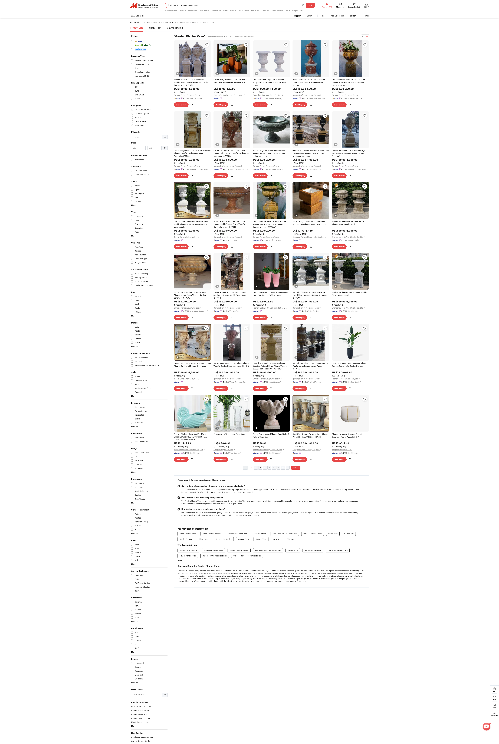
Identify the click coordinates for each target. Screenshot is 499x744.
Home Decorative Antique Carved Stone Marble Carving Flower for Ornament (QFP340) (229, 224)
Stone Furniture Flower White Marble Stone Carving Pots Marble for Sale (191, 224)
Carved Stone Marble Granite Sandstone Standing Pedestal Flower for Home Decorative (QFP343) (270, 366)
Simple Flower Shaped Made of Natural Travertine (271, 435)
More (180, 560)
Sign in (366, 7)
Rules (367, 16)
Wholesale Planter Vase (213, 550)
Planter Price (293, 550)
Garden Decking (186, 539)
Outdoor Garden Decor (312, 533)
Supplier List (154, 27)
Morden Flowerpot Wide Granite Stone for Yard (348, 222)
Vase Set (276, 539)
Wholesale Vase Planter (239, 550)
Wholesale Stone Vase (188, 550)
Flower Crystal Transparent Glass (229, 434)
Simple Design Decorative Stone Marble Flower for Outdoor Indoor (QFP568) (269, 153)
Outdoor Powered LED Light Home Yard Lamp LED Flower (270, 293)
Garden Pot (265, 11)
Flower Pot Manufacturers (188, 11)
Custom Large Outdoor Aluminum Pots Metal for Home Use (230, 81)
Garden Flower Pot (229, 11)
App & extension (337, 16)
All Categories (139, 16)
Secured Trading (174, 27)
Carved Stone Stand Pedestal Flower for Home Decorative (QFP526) (231, 364)
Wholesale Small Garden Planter (268, 550)
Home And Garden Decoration (285, 533)
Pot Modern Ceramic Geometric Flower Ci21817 (347, 435)
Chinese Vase (261, 539)
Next (295, 467)
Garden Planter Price (313, 550)
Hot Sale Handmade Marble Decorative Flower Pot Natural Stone (192, 364)
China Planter (204, 11)
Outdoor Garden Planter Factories (247, 556)
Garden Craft (243, 539)
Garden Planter (216, 11)
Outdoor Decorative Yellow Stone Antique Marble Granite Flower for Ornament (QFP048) (269, 224)
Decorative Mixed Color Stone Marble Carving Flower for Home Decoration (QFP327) (311, 153)
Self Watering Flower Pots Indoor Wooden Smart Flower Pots (309, 222)
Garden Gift (349, 533)
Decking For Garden (224, 539)
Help (322, 16)
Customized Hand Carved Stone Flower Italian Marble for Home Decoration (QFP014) (232, 153)
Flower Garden (260, 533)
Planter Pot (255, 11)
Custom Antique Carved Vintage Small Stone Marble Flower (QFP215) (230, 295)
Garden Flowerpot (291, 11)
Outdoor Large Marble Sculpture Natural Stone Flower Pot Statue (269, 82)
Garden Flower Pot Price (337, 550)
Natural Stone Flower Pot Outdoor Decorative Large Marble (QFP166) (311, 366)
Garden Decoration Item (237, 533)
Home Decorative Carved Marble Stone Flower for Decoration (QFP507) (309, 82)
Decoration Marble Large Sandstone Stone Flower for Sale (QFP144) (348, 153)
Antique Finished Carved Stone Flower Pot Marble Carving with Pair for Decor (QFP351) (191, 82)
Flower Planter (243, 11)
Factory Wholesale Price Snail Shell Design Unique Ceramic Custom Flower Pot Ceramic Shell (191, 437)
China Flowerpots (277, 11)
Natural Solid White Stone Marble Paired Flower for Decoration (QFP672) (310, 295)
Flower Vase (204, 539)
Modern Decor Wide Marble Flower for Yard (349, 293)
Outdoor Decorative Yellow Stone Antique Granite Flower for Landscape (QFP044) (348, 82)
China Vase (332, 533)
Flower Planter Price (188, 556)
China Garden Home (188, 533)
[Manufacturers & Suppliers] (144, 5)
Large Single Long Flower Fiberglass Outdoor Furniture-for (349, 364)
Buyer (309, 16)
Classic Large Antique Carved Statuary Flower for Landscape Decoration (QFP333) (192, 153)
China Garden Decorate (212, 533)
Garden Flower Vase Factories (214, 556)
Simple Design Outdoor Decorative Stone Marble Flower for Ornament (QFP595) (190, 295)
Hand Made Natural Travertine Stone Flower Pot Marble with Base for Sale (310, 435)
